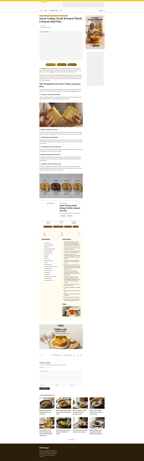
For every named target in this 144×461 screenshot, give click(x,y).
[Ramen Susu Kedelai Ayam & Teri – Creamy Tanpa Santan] (97, 403)
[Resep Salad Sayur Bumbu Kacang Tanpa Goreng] (80, 422)
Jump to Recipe (51, 64)
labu (52, 71)
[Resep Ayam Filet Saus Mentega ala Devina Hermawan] (46, 403)
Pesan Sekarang (61, 337)
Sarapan (60, 15)
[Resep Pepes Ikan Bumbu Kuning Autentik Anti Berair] (63, 422)
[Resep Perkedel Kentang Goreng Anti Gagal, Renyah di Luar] (80, 403)
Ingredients (44, 235)
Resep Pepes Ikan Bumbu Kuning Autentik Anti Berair (63, 432)
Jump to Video (62, 64)
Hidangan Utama (47, 15)
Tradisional (65, 15)
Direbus (41, 15)
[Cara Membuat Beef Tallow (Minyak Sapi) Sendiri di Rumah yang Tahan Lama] (46, 422)
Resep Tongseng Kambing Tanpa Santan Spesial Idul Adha (63, 412)
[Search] (104, 10)
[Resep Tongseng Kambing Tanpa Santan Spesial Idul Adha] (63, 403)
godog (43, 68)
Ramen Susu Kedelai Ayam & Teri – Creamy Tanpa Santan (96, 412)
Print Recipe (72, 64)
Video (79, 235)
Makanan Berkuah (54, 15)
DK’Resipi (42, 2)
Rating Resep (41, 367)
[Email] (81, 355)
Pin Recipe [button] (70, 215)
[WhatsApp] (74, 355)
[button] (58, 243)
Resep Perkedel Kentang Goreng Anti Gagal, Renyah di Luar (79, 412)
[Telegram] (77, 355)
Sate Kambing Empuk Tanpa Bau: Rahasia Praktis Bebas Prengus (96, 432)
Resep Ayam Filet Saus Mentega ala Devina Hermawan (45, 412)
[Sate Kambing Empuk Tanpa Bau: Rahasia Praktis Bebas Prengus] (97, 422)
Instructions (62, 235)
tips (73, 91)
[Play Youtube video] (71, 311)
